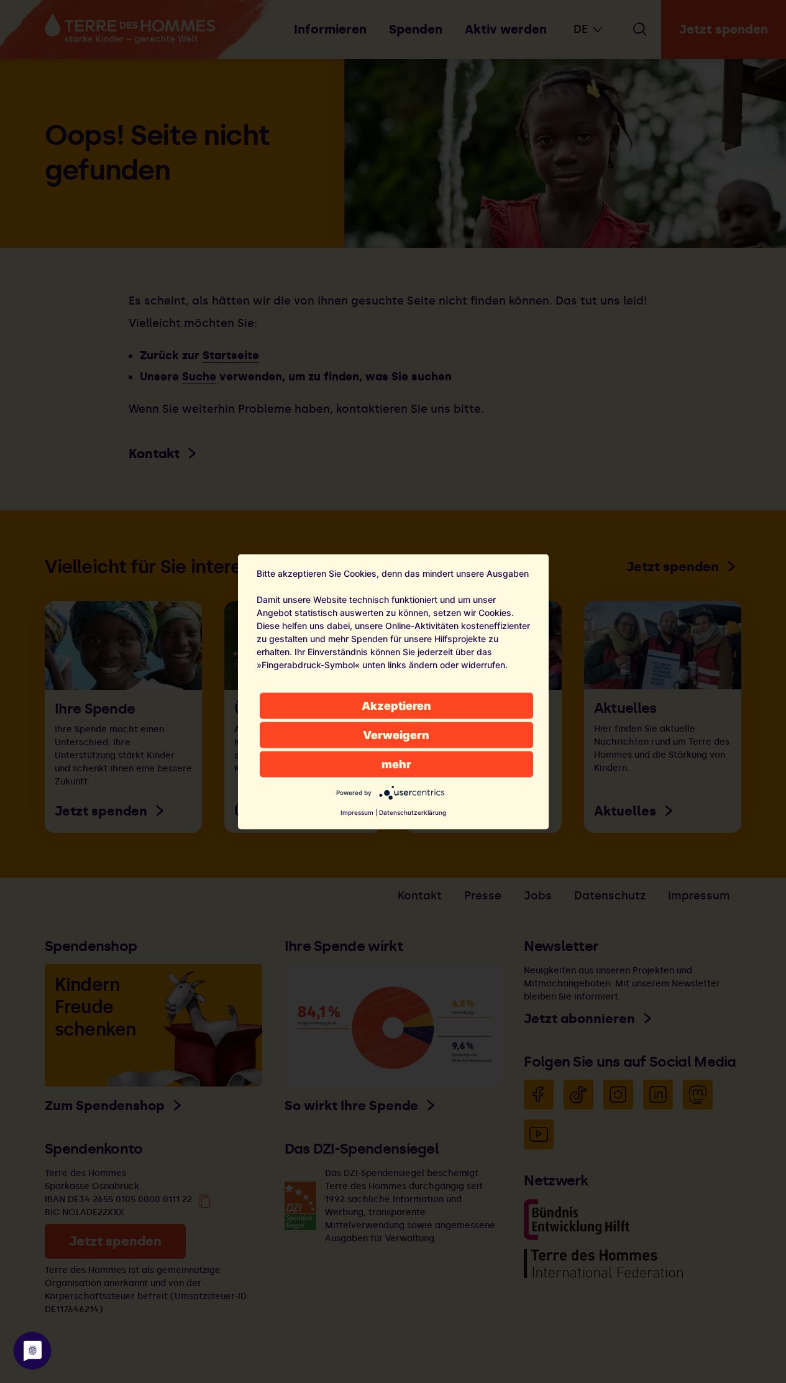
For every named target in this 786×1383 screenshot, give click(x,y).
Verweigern (396, 734)
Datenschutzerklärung (412, 812)
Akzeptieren (396, 705)
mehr (396, 763)
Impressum (356, 812)
